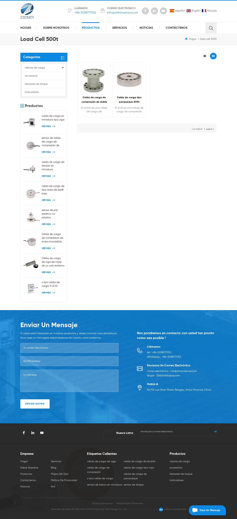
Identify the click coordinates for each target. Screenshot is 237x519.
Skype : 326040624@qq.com (163, 375)
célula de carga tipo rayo (139, 467)
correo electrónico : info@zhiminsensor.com (172, 371)
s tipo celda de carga (100, 478)
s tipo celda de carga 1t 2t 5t (51, 284)
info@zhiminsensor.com (122, 12)
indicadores (32, 92)
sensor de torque (133, 484)
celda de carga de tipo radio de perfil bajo (53, 190)
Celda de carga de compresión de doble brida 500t (94, 102)
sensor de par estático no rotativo (50, 214)
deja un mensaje (210, 510)
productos (90, 27)
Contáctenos (176, 27)
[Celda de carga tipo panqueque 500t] (129, 78)
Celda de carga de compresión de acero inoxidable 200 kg (52, 238)
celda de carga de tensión (140, 461)
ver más (93, 119)
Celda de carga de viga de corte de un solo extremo (53, 262)
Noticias (146, 27)
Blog (53, 467)
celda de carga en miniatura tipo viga (53, 118)
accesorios (31, 76)
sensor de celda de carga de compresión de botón (51, 142)
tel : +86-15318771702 (159, 352)
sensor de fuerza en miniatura (104, 484)
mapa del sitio (59, 474)
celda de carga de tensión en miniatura (53, 166)
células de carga (35, 67)
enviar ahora (35, 404)
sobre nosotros (56, 27)
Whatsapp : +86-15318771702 (164, 357)
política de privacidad (64, 480)
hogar (25, 27)
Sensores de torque (36, 84)
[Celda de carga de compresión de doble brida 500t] (94, 78)
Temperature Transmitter (129, 503)
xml (53, 486)
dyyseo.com (151, 509)
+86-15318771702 (85, 12)
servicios (119, 27)
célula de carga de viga (101, 461)
